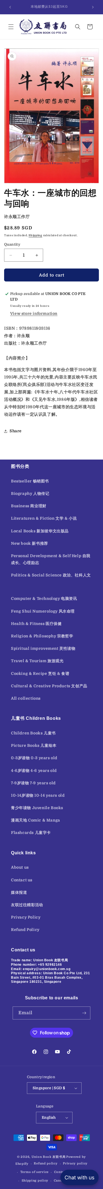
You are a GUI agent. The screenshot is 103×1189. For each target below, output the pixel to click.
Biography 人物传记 (30, 493)
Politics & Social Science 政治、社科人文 (51, 575)
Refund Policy (25, 929)
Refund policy (45, 1163)
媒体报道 (19, 892)
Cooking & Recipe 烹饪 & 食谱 (40, 673)
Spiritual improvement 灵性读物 (43, 648)
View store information (33, 313)
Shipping (35, 235)
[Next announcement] (93, 7)
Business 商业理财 (28, 506)
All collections (26, 698)
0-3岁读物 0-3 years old (34, 758)
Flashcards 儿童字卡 (31, 832)
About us (20, 867)
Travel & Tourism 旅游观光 (37, 661)
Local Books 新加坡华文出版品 (40, 531)
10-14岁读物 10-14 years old (38, 795)
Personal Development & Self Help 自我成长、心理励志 (50, 559)
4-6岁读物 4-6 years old (34, 770)
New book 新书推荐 (29, 543)
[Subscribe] (84, 1013)
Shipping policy (35, 1180)
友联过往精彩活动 (27, 905)
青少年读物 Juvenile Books (37, 808)
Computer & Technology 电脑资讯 (44, 598)
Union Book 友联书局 (49, 1157)
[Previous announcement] (10, 7)
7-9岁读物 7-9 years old (33, 783)
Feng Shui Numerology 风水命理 (43, 611)
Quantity (12, 244)
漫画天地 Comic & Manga (35, 820)
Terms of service (34, 1172)
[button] (11, 27)
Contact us (21, 880)
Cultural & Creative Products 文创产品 (49, 686)
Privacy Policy (25, 917)
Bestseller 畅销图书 (30, 481)
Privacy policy (75, 1163)
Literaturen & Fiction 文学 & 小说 (44, 518)
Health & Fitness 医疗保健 (36, 623)
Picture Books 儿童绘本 (34, 745)
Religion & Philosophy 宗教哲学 (42, 636)
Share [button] (16, 431)
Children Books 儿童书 (33, 733)
